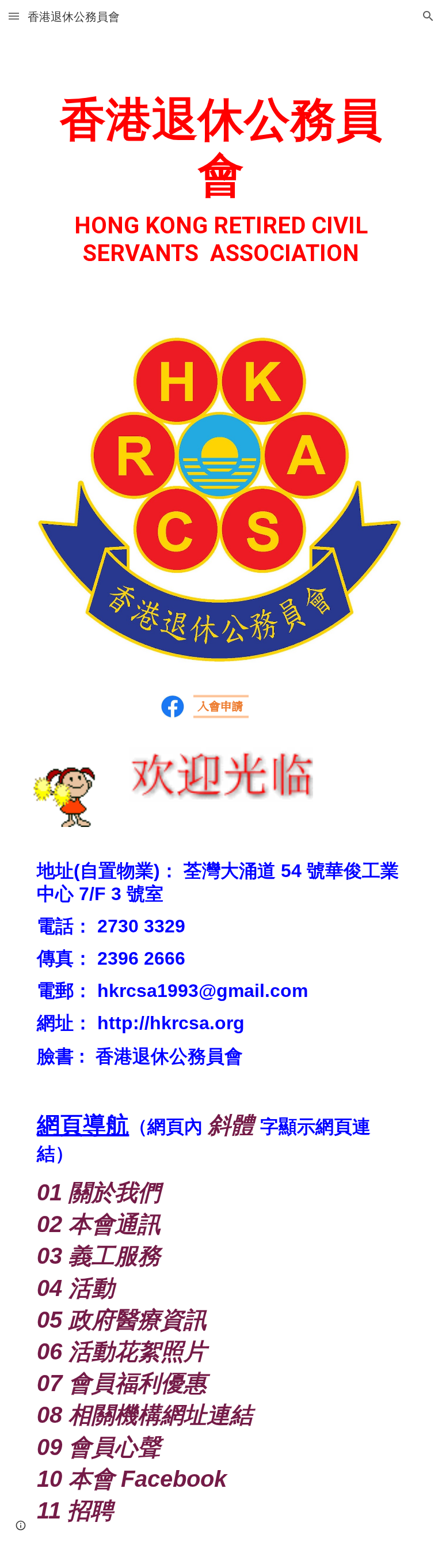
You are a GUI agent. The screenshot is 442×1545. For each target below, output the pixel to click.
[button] (14, 16)
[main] (220, 175)
